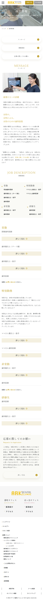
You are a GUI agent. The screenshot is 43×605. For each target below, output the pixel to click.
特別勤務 (30, 186)
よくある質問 (10, 545)
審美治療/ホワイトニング (11, 537)
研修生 (32, 206)
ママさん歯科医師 (32, 193)
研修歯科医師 (8, 189)
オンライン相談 (11, 593)
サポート (6, 572)
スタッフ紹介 (6, 530)
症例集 (6, 568)
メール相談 (31, 588)
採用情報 (6, 581)
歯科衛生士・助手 (10, 197)
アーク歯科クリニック (17, 597)
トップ (4, 28)
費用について (7, 559)
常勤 (6, 186)
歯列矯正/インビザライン (11, 548)
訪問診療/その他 (8, 556)
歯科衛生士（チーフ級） (12, 193)
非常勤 (7, 206)
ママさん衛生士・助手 (33, 189)
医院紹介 (9, 507)
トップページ (6, 522)
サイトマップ (31, 593)
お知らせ (6, 576)
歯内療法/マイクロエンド (11, 551)
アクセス (9, 511)
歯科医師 (7, 201)
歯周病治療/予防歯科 (9, 553)
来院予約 (29, 2)
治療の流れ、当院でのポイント (15, 543)
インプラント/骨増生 (9, 540)
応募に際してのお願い (22, 157)
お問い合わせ (10, 282)
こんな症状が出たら (9, 563)
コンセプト (6, 526)
